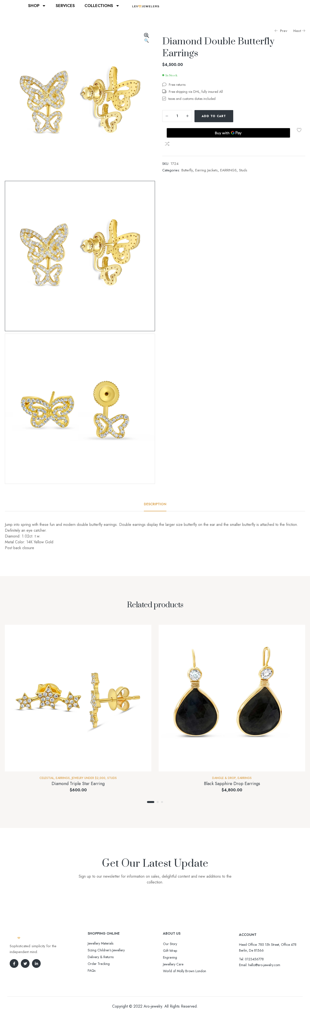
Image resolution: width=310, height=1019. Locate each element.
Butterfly (187, 170)
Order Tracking (99, 963)
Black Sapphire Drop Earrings (232, 783)
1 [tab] (150, 802)
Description (155, 504)
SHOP (33, 5)
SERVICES (65, 5)
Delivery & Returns (101, 957)
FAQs (91, 970)
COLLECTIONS (99, 5)
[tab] (155, 504)
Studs (243, 170)
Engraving (170, 957)
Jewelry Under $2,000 (88, 778)
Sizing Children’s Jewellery (106, 950)
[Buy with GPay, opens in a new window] (228, 133)
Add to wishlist (299, 130)
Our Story (170, 943)
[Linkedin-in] (36, 963)
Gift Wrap (170, 950)
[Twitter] (25, 963)
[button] (146, 38)
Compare (167, 144)
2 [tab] (158, 802)
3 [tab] (162, 802)
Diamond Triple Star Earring (78, 783)
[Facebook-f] (14, 963)
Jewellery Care (173, 964)
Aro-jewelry (153, 1006)
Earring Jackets (206, 170)
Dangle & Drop (224, 778)
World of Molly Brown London (184, 971)
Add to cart (214, 116)
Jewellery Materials (100, 943)
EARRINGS (228, 170)
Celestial (46, 778)
